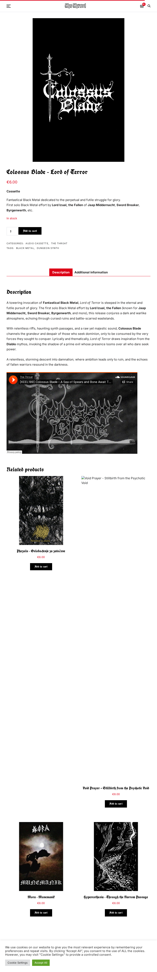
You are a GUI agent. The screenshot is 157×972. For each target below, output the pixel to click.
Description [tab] (61, 272)
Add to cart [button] (41, 566)
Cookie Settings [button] (18, 962)
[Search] (149, 5)
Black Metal (25, 248)
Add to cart (30, 231)
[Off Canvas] (9, 6)
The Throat (59, 243)
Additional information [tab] (91, 272)
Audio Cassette (37, 243)
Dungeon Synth (48, 248)
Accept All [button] (41, 962)
